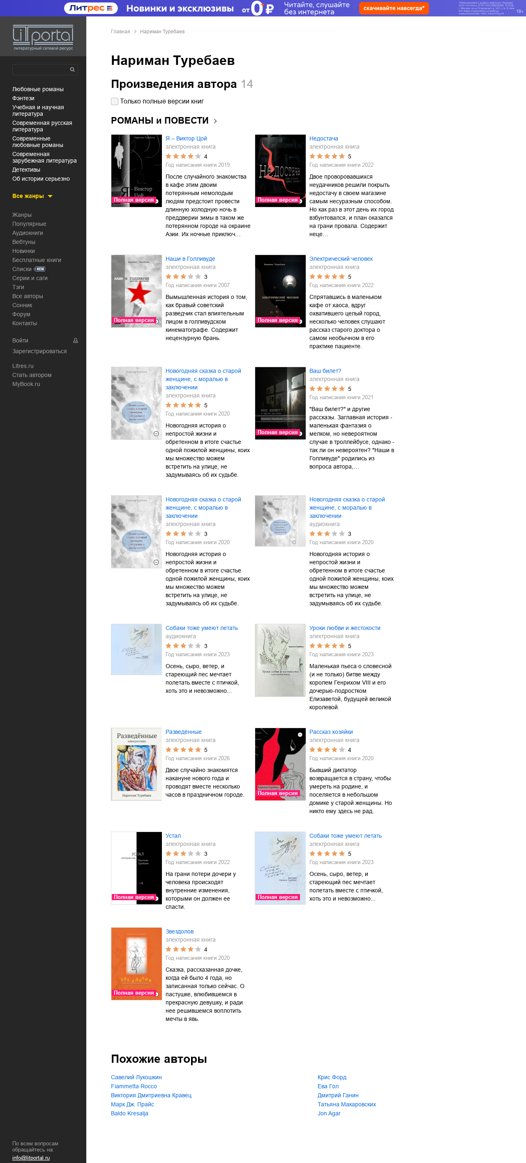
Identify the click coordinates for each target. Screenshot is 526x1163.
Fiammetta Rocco (134, 1086)
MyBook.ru (26, 384)
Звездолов (180, 931)
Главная (120, 31)
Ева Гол (328, 1086)
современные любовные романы (37, 141)
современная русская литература (42, 126)
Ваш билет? (325, 371)
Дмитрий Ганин (338, 1095)
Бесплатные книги (36, 260)
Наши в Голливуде (190, 258)
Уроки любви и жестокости (345, 628)
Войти (20, 340)
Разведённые (184, 732)
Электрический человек (341, 258)
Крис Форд (332, 1077)
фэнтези (23, 98)
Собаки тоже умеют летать (202, 628)
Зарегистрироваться (39, 351)
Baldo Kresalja (129, 1113)
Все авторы (27, 296)
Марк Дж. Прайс (132, 1104)
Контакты (24, 323)
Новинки (23, 251)
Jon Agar (329, 1113)
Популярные (29, 224)
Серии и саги (30, 278)
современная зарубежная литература (44, 157)
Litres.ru (23, 366)
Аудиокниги (27, 233)
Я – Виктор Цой (186, 138)
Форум (21, 314)
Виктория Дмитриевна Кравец (151, 1095)
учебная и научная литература (38, 110)
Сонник (22, 305)
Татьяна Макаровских (347, 1104)
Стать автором (32, 375)
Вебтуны (23, 242)
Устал (173, 835)
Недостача (323, 138)
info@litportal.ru (31, 1158)
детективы (26, 169)
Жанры (22, 214)
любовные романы (38, 89)
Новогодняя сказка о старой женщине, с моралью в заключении (203, 379)
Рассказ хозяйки (331, 732)
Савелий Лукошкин (136, 1077)
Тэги (18, 287)
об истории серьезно (41, 178)
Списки (22, 269)
